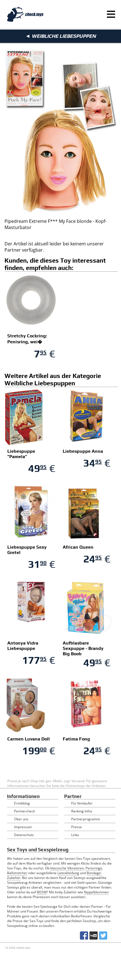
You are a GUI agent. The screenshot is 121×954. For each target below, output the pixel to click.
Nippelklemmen (96, 892)
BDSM (42, 892)
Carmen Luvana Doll (28, 739)
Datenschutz (24, 834)
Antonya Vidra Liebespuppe (22, 645)
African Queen (78, 547)
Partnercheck (24, 811)
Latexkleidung (68, 873)
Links (75, 834)
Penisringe (94, 868)
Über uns (21, 819)
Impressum (23, 827)
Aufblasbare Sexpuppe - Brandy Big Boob (83, 648)
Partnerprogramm (85, 819)
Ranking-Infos (81, 811)
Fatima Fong (76, 739)
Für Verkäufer (82, 803)
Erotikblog (22, 803)
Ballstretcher (17, 873)
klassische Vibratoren (67, 868)
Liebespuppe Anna (83, 451)
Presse (76, 827)
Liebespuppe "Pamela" (21, 454)
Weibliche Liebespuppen (64, 36)
